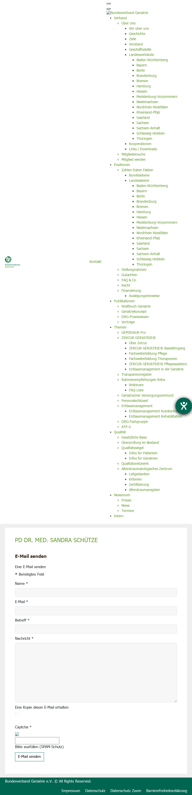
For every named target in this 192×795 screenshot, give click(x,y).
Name (21, 584)
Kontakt (96, 261)
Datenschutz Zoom (125, 791)
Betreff (22, 620)
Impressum (71, 791)
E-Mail (21, 602)
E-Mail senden (29, 757)
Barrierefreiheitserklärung (166, 791)
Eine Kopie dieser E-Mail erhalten (41, 707)
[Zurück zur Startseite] (12, 262)
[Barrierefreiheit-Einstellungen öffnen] (184, 406)
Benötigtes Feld (29, 574)
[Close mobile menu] (108, 8)
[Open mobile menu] (108, 3)
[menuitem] (120, 18)
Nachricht (24, 638)
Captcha (23, 727)
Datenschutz (95, 791)
